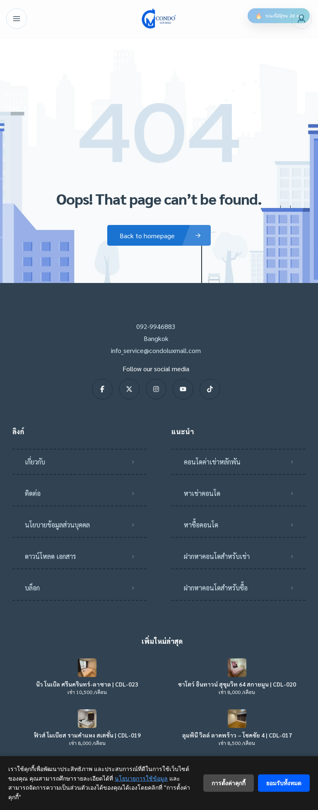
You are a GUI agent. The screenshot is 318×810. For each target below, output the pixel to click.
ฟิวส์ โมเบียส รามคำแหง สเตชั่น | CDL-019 (87, 735)
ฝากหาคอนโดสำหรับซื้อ (216, 587)
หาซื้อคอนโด (201, 524)
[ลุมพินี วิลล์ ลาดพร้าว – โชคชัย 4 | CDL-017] (237, 718)
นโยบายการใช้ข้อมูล (141, 778)
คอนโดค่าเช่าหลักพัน (212, 461)
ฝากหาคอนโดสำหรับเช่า (217, 556)
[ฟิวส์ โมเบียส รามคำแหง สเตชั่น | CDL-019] (87, 718)
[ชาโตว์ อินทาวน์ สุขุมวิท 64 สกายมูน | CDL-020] (237, 667)
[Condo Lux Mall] (159, 18)
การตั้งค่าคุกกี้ (229, 782)
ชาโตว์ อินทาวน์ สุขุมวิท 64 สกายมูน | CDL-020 (237, 684)
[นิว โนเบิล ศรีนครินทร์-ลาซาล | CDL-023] (87, 667)
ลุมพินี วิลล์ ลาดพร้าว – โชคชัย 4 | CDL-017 (237, 735)
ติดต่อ (33, 493)
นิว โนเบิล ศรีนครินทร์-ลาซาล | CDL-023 (87, 684)
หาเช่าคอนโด (202, 493)
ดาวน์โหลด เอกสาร (50, 556)
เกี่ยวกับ (35, 461)
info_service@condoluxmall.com (156, 350)
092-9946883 (156, 326)
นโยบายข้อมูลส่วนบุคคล (57, 524)
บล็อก (32, 587)
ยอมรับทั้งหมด (283, 782)
